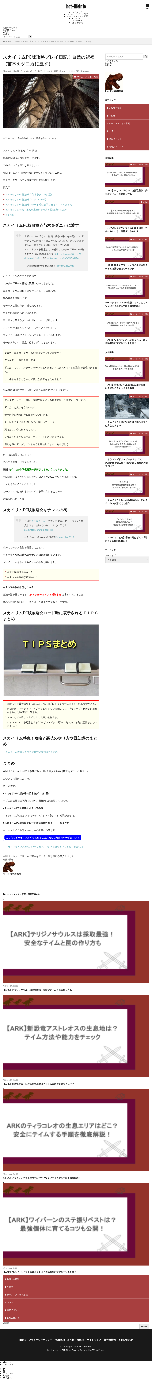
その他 (112, 115)
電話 (7, 1375)
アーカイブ (110, 555)
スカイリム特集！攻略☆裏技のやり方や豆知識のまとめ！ (37, 209)
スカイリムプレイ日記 (77, 14)
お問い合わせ (126, 1339)
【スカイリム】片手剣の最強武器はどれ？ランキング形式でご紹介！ (126, 502)
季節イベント (115, 139)
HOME (8, 41)
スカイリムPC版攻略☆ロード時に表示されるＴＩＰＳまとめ (38, 204)
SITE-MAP (78, 20)
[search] (30, 36)
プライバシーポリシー (40, 1339)
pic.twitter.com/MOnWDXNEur (63, 258)
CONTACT (77, 18)
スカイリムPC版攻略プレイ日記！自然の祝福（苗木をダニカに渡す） (65, 41)
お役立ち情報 (115, 108)
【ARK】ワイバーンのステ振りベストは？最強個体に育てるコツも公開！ (126, 341)
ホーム (8, 1362)
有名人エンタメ (116, 146)
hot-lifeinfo (76, 6)
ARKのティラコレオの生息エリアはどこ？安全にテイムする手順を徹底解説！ (126, 304)
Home (22, 1339)
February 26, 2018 (64, 537)
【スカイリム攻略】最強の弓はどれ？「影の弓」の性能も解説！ (126, 539)
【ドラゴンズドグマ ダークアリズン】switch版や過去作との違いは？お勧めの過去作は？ (126, 462)
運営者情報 (77, 22)
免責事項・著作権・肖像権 (69, 1339)
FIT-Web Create (70, 1350)
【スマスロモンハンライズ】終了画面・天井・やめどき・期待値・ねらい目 (126, 229)
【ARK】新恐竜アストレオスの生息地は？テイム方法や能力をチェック (126, 267)
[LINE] (4, 1371)
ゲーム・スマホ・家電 (77, 16)
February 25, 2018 (65, 265)
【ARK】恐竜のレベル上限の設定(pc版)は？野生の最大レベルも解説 (125, 386)
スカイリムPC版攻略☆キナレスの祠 (25, 199)
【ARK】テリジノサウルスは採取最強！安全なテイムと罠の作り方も (126, 192)
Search (6, 1322)
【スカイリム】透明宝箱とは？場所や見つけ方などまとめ (126, 424)
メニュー (9, 1373)
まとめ (9, 214)
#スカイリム (77, 253)
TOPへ (8, 1377)
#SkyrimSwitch (62, 253)
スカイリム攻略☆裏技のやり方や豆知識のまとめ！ (32, 751)
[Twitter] (4, 1369)
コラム (112, 131)
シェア (10, 1364)
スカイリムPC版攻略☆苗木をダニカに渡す (29, 194)
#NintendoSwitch (33, 258)
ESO (7, 34)
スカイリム (77, 12)
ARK (7, 31)
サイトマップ (94, 1339)
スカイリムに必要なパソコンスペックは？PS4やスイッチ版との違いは (45, 847)
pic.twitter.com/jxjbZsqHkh (38, 529)
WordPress (98, 1350)
